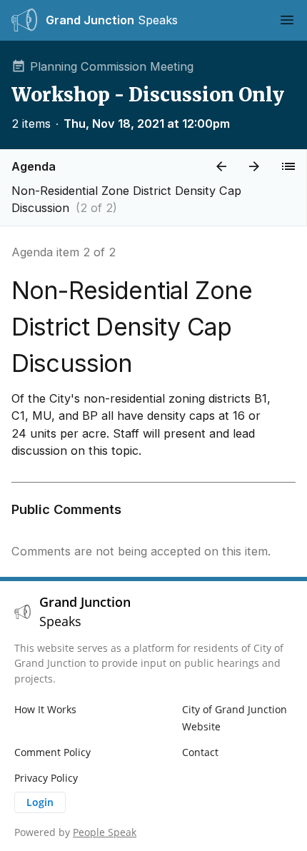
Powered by (75, 832)
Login (40, 802)
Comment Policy (52, 752)
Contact (200, 752)
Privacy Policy (46, 778)
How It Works (45, 709)
